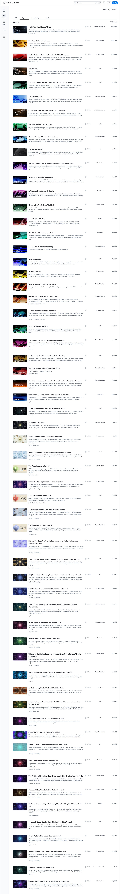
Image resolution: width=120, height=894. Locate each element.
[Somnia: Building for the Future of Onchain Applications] (20, 884)
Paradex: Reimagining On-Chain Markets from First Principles (51, 822)
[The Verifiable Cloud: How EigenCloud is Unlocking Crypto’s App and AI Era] (20, 779)
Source (86, 14)
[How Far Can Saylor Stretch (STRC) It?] (20, 287)
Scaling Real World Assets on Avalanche (43, 760)
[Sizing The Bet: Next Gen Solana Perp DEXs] (20, 735)
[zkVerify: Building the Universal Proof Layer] (20, 641)
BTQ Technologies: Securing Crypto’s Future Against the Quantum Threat (55, 575)
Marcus (32, 388)
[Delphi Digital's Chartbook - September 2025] (20, 839)
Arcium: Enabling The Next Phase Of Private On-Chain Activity (51, 163)
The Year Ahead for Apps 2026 (40, 496)
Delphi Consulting (35, 304)
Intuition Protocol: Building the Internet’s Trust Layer (47, 851)
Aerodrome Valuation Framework (41, 177)
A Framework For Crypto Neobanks (41, 191)
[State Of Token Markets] (20, 222)
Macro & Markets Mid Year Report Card (43, 137)
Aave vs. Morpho (35, 259)
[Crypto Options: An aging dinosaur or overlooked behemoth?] (20, 675)
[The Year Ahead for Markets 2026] (20, 528)
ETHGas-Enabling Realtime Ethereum (42, 310)
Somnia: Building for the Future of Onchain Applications (49, 881)
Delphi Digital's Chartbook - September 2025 (45, 836)
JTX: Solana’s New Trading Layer (40, 124)
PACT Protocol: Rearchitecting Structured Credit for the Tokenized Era (54, 559)
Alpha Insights (36, 18)
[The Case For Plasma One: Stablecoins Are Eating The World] (20, 85)
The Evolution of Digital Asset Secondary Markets (46, 340)
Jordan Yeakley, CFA (35, 503)
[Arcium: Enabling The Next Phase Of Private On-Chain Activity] (20, 166)
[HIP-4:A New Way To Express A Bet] (20, 235)
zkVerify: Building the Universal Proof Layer (44, 638)
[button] (4, 29)
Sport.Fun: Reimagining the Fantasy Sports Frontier (47, 509)
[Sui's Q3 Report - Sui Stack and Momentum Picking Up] (20, 591)
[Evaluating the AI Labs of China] (20, 30)
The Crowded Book (35, 96)
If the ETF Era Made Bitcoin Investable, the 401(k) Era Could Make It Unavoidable (53, 605)
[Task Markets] (20, 71)
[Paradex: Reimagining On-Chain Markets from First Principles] (20, 825)
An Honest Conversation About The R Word (44, 368)
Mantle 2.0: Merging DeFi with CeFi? (42, 867)
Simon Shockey (34, 445)
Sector (50, 14)
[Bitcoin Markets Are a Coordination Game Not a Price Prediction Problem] (20, 383)
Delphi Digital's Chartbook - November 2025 (45, 623)
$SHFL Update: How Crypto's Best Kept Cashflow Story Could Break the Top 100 (56, 805)
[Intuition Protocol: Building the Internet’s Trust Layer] (20, 854)
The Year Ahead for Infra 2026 (39, 466)
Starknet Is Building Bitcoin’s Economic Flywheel (46, 482)
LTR (31, 681)
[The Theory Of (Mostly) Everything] (20, 249)
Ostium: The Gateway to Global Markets (43, 297)
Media (48, 18)
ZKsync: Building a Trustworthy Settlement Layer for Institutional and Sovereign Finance (53, 542)
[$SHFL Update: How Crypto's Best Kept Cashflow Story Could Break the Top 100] (20, 806)
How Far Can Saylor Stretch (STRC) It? (42, 284)
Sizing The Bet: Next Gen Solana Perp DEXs (44, 732)
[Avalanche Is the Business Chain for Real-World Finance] (20, 57)
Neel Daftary (33, 725)
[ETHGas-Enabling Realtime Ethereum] (20, 313)
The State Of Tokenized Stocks (39, 41)
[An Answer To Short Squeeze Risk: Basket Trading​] (20, 358)
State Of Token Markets (37, 219)
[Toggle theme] (104, 2)
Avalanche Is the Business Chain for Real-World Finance (49, 55)
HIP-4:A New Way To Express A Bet (41, 233)
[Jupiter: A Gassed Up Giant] (20, 329)
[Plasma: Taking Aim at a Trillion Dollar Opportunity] (20, 793)
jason (31, 349)
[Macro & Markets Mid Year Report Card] (20, 139)
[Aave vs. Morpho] (20, 262)
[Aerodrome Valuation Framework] (20, 180)
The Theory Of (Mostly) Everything (41, 247)
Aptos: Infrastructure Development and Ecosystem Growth (50, 452)
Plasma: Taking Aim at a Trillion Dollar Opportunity (47, 790)
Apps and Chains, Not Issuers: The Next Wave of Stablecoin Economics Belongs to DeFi (54, 703)
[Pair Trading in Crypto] (20, 425)
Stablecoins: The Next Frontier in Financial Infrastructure (49, 395)
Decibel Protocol (35, 272)
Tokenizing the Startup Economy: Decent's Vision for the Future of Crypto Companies (55, 655)
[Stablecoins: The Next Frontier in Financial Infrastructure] (20, 397)
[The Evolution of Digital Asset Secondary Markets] (20, 343)
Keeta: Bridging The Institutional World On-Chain (46, 688)
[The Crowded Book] (20, 99)
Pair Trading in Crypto (36, 422)
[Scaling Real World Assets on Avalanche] (20, 763)
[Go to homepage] (11, 3)
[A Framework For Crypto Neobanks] (20, 194)
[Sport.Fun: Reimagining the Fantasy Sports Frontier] (20, 512)
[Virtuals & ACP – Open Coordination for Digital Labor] (20, 747)
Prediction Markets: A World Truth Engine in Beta (46, 718)
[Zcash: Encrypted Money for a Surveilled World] (20, 439)
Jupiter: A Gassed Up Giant (38, 326)
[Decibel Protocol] (20, 274)
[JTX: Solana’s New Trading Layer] (20, 127)
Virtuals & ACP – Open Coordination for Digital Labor (48, 744)
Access (15, 14)
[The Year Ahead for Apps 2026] (20, 498)
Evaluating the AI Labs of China (40, 27)
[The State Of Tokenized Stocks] (20, 44)
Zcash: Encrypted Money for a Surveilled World (45, 436)
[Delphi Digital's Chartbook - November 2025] (20, 625)
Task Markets (33, 69)
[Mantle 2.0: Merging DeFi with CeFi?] (20, 870)
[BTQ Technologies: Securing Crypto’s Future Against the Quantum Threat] (20, 577)
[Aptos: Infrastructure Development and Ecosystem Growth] (20, 455)
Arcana (32, 402)
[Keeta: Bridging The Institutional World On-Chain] (20, 691)
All (16, 18)
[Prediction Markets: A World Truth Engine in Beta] (20, 721)
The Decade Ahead (35, 149)
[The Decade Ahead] (20, 152)
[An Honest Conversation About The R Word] (20, 371)
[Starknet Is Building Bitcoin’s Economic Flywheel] (20, 484)
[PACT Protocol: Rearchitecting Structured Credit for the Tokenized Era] (20, 562)
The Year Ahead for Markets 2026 (41, 525)
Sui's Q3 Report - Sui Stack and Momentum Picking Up (48, 589)
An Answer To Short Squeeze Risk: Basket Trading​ (47, 356)
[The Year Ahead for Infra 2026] (20, 469)
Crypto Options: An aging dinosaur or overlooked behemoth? (50, 672)
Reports (24, 18)
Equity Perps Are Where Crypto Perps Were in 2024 (47, 408)
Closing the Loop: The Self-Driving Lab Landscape (47, 110)
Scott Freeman (34, 373)
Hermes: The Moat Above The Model (42, 205)
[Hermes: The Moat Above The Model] (20, 208)
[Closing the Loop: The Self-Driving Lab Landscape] (20, 113)
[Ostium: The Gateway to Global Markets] (20, 299)
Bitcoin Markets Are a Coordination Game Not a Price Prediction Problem (55, 381)
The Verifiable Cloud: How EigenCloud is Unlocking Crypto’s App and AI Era (56, 776)
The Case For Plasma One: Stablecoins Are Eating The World (50, 82)
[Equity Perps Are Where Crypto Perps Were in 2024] (20, 411)
